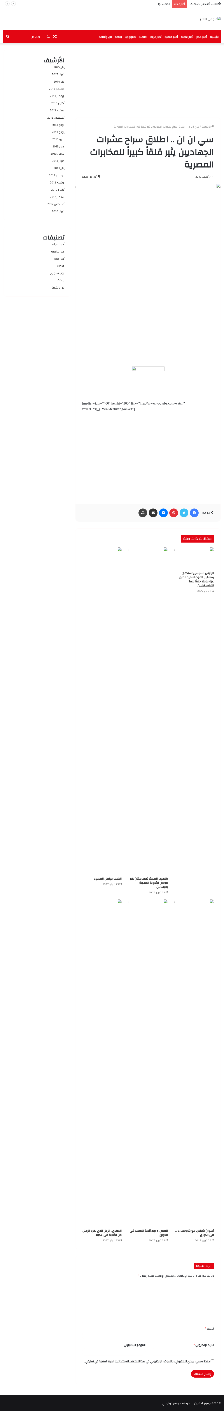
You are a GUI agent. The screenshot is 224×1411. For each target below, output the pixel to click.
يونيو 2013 (58, 132)
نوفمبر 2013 (57, 96)
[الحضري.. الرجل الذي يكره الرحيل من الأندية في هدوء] (102, 1063)
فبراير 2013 (58, 160)
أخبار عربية (155, 36)
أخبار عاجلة (187, 36)
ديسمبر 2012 (57, 175)
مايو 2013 (58, 139)
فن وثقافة (105, 36)
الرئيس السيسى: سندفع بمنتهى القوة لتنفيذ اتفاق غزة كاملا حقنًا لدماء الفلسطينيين (196, 579)
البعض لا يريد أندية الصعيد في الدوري (149, 1233)
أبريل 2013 (58, 146)
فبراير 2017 (58, 74)
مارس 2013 (58, 153)
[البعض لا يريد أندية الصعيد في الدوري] (148, 1063)
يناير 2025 (59, 67)
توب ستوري (57, 273)
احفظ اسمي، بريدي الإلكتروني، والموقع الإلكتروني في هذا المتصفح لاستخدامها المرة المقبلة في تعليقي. (147, 1361)
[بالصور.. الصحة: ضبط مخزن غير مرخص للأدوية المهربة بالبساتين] (148, 711)
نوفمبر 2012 (57, 182)
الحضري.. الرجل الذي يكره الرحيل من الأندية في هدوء (102, 1233)
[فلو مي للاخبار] (210, 19)
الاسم (209, 1328)
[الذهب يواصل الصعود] (102, 711)
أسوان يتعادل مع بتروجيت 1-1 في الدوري (194, 1233)
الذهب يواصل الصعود (157, 3)
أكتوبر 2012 (58, 189)
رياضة (118, 36)
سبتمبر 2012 (57, 196)
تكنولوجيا (130, 36)
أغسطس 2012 (56, 204)
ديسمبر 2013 (57, 88)
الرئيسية (214, 36)
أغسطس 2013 (56, 117)
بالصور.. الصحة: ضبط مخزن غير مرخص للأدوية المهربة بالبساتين (149, 883)
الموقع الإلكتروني (134, 1344)
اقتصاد (143, 36)
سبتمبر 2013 (57, 110)
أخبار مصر (201, 36)
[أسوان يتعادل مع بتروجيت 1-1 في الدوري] (194, 1063)
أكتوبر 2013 (58, 103)
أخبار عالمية (171, 36)
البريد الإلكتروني (204, 1344)
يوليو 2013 (58, 124)
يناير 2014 (59, 81)
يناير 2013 (59, 168)
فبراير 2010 (58, 211)
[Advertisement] (148, 80)
